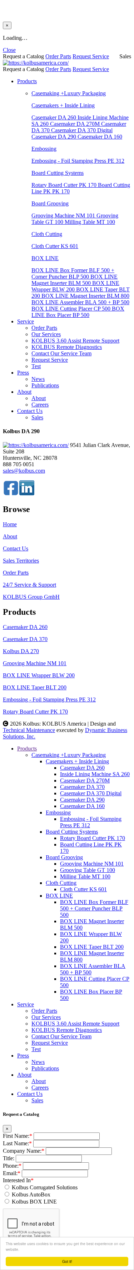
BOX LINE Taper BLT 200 (34, 687)
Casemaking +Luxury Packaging (68, 93)
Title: (8, 1158)
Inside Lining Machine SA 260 (95, 774)
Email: (11, 1173)
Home (10, 524)
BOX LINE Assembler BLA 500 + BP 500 (80, 302)
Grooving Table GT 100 (87, 870)
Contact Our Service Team (61, 353)
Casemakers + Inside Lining (63, 105)
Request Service (91, 56)
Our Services (46, 334)
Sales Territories (21, 561)
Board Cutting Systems (57, 173)
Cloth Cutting (46, 234)
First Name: (17, 1136)
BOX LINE (45, 258)
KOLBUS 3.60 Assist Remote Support (75, 341)
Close (9, 50)
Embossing (43, 149)
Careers (40, 405)
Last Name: (17, 1143)
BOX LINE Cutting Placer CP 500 (71, 309)
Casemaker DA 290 (54, 137)
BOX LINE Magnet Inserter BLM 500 (74, 280)
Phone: (12, 1166)
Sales (37, 417)
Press (23, 373)
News (38, 379)
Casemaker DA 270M (75, 124)
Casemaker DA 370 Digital (82, 130)
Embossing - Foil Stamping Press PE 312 (77, 161)
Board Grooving (50, 203)
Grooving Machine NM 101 (63, 215)
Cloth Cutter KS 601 (54, 246)
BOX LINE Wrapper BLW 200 (75, 286)
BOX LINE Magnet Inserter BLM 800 (85, 296)
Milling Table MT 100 (90, 222)
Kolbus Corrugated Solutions (45, 1187)
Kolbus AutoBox (31, 1194)
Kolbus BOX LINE (34, 1202)
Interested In (18, 1180)
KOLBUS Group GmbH (31, 597)
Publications (45, 385)
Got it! (67, 1261)
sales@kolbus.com (24, 471)
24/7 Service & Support (29, 585)
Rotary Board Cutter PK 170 (64, 185)
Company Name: (23, 1151)
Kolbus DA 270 (21, 651)
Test (36, 366)
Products (27, 81)
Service (25, 321)
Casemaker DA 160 (100, 137)
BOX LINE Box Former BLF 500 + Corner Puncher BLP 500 (72, 273)
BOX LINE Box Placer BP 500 (77, 312)
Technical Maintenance (29, 730)
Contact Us (30, 411)
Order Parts (58, 56)
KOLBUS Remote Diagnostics (66, 347)
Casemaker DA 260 (54, 117)
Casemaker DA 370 (25, 639)
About (24, 392)
